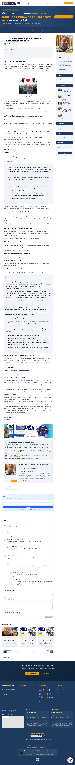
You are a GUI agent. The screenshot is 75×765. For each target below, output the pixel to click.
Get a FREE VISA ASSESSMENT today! (15, 456)
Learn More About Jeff (23, 480)
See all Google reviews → (30, 728)
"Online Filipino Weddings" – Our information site (16, 370)
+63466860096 (65, 689)
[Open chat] (70, 760)
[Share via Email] (15, 489)
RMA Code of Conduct (24, 690)
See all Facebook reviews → (55, 729)
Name (5, 592)
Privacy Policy (22, 688)
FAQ (21, 692)
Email (30, 592)
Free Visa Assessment (31, 673)
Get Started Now (45, 673)
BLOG (7, 75)
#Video (64, 137)
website (21, 272)
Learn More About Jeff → (62, 69)
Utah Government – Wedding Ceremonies (14, 377)
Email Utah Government (10, 394)
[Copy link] (18, 489)
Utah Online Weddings (9, 52)
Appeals (40, 701)
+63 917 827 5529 (65, 690)
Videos (59, 128)
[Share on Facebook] (7, 489)
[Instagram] (4, 694)
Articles (10, 417)
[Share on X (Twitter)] (5, 489)
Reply (8, 528)
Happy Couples (23, 693)
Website (7, 597)
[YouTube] (6, 694)
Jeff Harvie (9, 43)
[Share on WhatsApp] (10, 489)
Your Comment (7, 602)
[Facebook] (2, 694)
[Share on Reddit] (12, 489)
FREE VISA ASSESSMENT (68, 3)
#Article (8, 419)
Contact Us (22, 695)
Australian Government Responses (11, 55)
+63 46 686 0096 (8, 713)
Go (70, 79)
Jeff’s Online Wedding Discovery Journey (13, 53)
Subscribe (28, 507)
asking (17, 158)
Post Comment (49, 616)
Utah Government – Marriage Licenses (13, 374)
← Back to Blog (5, 657)
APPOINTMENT (36, 736)
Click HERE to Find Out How (63, 16)
